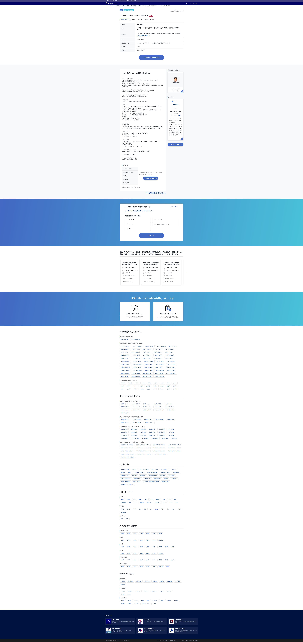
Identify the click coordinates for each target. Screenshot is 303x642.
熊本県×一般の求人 (160, 419)
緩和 (175, 499)
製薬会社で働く (165, 481)
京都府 (135, 553)
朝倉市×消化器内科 (147, 373)
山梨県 (147, 546)
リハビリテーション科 (125, 594)
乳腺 (130, 502)
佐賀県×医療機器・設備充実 (159, 445)
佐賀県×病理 (171, 429)
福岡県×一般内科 (124, 404)
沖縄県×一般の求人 (149, 422)
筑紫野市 (148, 386)
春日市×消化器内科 (136, 339)
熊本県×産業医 (152, 432)
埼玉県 (141, 540)
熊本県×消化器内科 (147, 407)
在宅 (146, 499)
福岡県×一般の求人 (125, 419)
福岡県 (122, 566)
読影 (170, 499)
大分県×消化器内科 (169, 407)
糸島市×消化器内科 (136, 376)
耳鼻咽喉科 (155, 600)
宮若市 (142, 389)
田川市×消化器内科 (169, 349)
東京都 (154, 540)
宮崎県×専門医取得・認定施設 (174, 451)
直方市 (136, 383)
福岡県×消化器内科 (136, 404)
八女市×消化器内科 (158, 352)
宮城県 (141, 533)
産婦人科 (129, 600)
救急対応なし (173, 469)
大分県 (147, 566)
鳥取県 (122, 560)
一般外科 (123, 591)
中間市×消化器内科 (158, 358)
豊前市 (128, 386)
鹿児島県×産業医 (124, 438)
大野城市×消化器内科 (137, 364)
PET (171, 502)
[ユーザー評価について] (179, 115)
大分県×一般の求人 (171, 419)
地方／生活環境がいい (125, 478)
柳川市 (155, 383)
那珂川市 (175, 389)
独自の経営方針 (157, 478)
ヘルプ (183, 640)
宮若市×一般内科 (148, 370)
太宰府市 (175, 386)
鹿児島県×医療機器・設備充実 (127, 454)
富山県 (128, 546)
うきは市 (135, 389)
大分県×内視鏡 (134, 435)
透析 (164, 499)
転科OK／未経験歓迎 (125, 481)
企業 (135, 502)
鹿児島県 (161, 566)
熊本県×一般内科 (136, 407)
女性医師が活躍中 (125, 475)
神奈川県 (161, 540)
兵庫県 (147, 553)
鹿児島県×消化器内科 (159, 410)
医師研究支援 (176, 472)
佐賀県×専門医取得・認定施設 (174, 445)
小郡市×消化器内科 (125, 361)
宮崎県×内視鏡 (162, 435)
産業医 (129, 472)
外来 (173, 509)
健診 (145, 509)
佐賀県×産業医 (152, 429)
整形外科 (162, 591)
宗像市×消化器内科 (160, 364)
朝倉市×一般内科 (136, 373)
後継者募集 (162, 475)
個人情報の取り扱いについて (175, 640)
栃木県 (128, 540)
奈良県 (154, 553)
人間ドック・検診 (145, 603)
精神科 (142, 600)
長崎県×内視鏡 (134, 432)
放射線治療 (123, 502)
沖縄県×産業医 (155, 438)
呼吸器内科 (147, 581)
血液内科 (155, 581)
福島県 (160, 533)
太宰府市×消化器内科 (125, 367)
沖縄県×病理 (174, 438)
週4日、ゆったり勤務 (144, 469)
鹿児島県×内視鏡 (135, 438)
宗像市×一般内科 (148, 364)
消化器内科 (130, 581)
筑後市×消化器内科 (125, 355)
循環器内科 (138, 581)
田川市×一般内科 (158, 349)
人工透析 (123, 603)
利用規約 (165, 640)
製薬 (152, 499)
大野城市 (162, 386)
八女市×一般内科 (146, 352)
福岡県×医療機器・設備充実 (127, 445)
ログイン (188, 3)
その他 (154, 603)
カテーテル (149, 502)
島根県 (128, 560)
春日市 (154, 386)
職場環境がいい (137, 478)
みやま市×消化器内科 (170, 373)
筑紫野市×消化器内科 (148, 361)
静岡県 (166, 546)
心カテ (176, 502)
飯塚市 (143, 383)
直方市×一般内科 (172, 346)
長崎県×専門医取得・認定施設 (142, 448)
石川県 (135, 546)
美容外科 (136, 603)
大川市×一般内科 (136, 355)
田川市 (149, 383)
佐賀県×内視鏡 (162, 429)
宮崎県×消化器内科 (136, 410)
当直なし (134, 469)
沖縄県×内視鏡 (165, 438)
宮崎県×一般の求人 (125, 422)
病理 (134, 499)
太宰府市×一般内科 (171, 364)
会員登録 (194, 3)
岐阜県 (160, 546)
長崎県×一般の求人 (148, 419)
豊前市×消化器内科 (136, 358)
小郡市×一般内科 (169, 358)
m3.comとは (195, 640)
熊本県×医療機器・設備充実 (159, 448)
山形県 (154, 533)
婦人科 (136, 600)
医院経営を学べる (153, 475)
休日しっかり (155, 469)
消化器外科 (130, 591)
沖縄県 (167, 566)
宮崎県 (154, 566)
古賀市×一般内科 (137, 367)
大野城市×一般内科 (125, 364)
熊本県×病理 (171, 432)
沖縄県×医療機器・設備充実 (160, 454)
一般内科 (123, 581)
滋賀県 (128, 553)
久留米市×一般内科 (149, 346)
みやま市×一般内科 (159, 373)
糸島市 (168, 389)
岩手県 (135, 533)
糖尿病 (140, 499)
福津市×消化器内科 (170, 367)
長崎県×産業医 (124, 432)
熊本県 (141, 566)
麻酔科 (129, 603)
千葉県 (147, 540)
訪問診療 (157, 502)
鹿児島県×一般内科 (147, 410)
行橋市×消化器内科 (169, 355)
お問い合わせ (189, 640)
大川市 (174, 383)
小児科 (122, 600)
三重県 (122, 553)
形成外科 (169, 591)
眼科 (148, 600)
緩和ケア (158, 499)
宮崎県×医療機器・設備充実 (159, 451)
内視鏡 (128, 499)
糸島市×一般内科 (124, 376)
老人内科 (123, 584)
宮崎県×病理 (171, 435)
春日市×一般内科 (124, 339)
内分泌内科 (178, 581)
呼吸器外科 (146, 591)
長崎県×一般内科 (169, 404)
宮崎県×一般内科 (124, 410)
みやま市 (162, 389)
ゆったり (179, 509)
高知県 (172, 560)
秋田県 (147, 533)
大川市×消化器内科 (147, 355)
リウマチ (164, 502)
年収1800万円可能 (125, 469)
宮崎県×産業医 (152, 435)
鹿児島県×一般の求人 (137, 422)
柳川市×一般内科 (124, 352)
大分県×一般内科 (158, 407)
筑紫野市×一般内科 (137, 361)
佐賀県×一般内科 (146, 404)
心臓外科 (138, 591)
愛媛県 (166, 560)
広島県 (141, 560)
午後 (134, 509)
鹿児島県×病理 (145, 438)
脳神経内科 (169, 581)
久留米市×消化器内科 (161, 346)
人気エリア (134, 475)
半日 (162, 509)
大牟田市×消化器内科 (137, 346)
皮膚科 (162, 600)
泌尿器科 (169, 600)
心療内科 (162, 581)
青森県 (128, 533)
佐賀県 (128, 566)
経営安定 (166, 478)
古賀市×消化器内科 (148, 367)
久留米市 (130, 383)
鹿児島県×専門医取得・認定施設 (144, 454)
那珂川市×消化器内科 (159, 376)
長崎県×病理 (143, 432)
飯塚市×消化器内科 (147, 349)
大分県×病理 (143, 435)
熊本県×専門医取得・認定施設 (174, 448)
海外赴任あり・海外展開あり (127, 484)
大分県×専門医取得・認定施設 (142, 451)
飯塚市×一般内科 (136, 349)
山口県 (147, 560)
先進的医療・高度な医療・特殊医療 (151, 481)
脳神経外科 (154, 591)
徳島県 (154, 560)
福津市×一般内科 (159, 367)
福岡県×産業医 (124, 429)
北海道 (122, 533)
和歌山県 (161, 553)
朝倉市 (154, 389)
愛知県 (172, 546)
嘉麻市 (148, 389)
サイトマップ (159, 640)
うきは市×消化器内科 (137, 370)
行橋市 (122, 386)
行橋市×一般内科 (158, 355)
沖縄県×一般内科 (171, 410)
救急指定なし (124, 512)
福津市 (128, 389)
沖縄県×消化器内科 (125, 413)
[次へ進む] (186, 272)
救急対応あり (164, 469)
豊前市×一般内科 (124, 358)
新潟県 (122, 546)
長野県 (154, 546)
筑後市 (168, 383)
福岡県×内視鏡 (134, 429)
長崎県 (135, 566)
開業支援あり (143, 475)
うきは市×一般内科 (125, 370)
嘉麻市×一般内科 (171, 370)
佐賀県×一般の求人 (137, 419)
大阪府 (141, 553)
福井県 (141, 546)
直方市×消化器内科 (125, 349)
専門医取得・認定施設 (139, 472)
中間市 (135, 386)
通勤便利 (123, 472)
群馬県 (135, 540)
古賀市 (122, 389)
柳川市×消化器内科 (136, 352)
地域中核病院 (171, 475)
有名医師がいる (147, 478)
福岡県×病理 (143, 429)
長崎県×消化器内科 (125, 407)
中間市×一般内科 (146, 358)
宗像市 (168, 386)
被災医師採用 (174, 478)
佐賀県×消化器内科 (158, 404)
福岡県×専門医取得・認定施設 (142, 445)
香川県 (160, 560)
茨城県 (122, 540)
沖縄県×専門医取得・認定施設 (127, 457)
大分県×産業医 (124, 435)
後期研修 (142, 502)
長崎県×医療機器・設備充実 (127, 448)
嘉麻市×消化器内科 (125, 373)
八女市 (162, 383)
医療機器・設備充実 (165, 472)
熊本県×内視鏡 (162, 432)
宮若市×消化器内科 (160, 370)
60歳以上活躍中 (136, 481)
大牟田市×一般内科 (125, 346)
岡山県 (135, 560)
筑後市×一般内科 (169, 352)
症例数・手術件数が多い (152, 472)
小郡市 (141, 386)
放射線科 (176, 600)
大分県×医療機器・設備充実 (127, 451)
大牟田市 (123, 383)
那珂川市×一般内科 (147, 376)
